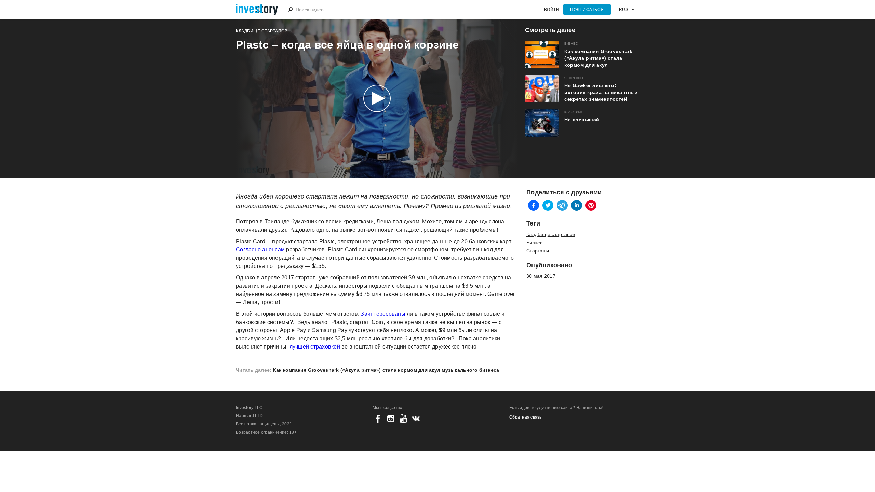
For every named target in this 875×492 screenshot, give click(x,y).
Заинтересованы (383, 314)
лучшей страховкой (315, 347)
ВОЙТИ (552, 9)
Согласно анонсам (260, 249)
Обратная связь (525, 417)
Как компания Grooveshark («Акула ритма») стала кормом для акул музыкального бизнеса (386, 370)
